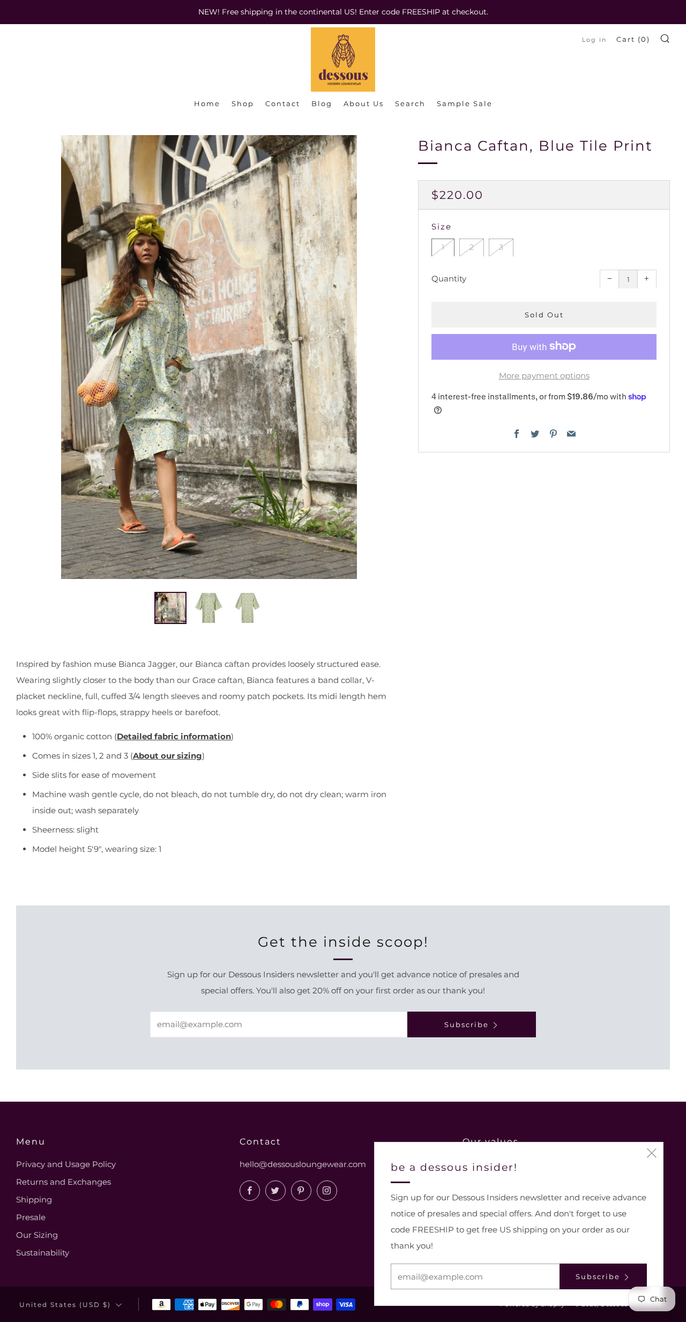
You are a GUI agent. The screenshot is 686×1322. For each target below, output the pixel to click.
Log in (594, 39)
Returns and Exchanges (63, 1182)
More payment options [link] (544, 375)
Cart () (633, 39)
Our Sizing (37, 1235)
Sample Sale (465, 103)
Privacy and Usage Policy (66, 1164)
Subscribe (466, 1024)
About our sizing (167, 756)
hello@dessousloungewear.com (303, 1164)
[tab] (170, 608)
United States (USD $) (65, 1305)
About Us (364, 103)
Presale (31, 1217)
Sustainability (42, 1252)
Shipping (34, 1199)
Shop (243, 103)
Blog (321, 103)
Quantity (448, 278)
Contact (282, 103)
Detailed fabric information (174, 736)
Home (207, 103)
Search (410, 103)
